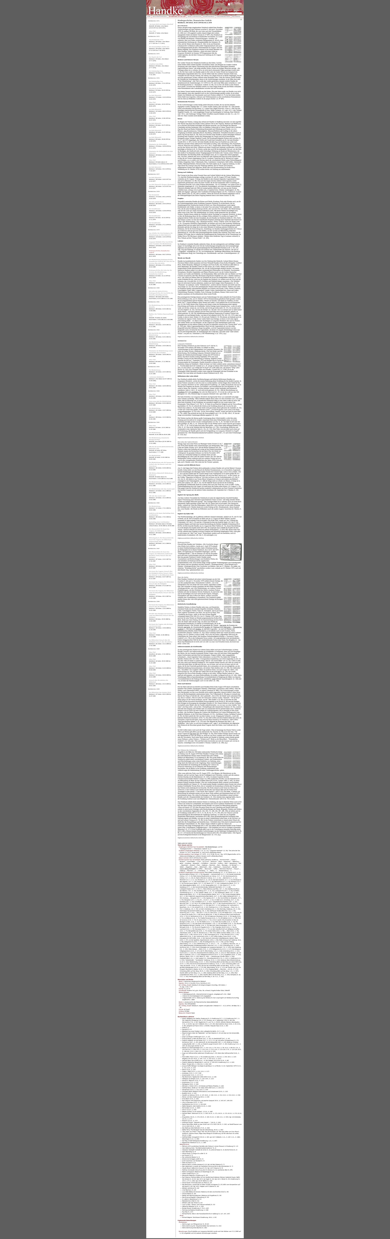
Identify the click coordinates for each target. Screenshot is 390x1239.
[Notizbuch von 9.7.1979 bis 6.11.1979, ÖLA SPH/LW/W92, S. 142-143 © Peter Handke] (229, 52)
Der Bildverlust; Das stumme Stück (160, 692)
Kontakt (229, 10)
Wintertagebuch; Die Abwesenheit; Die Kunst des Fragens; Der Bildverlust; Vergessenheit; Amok (161, 539)
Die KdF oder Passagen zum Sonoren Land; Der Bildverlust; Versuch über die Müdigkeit (161, 615)
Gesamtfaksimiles (208, 16)
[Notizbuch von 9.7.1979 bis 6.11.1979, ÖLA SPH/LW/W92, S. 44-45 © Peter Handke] (236, 595)
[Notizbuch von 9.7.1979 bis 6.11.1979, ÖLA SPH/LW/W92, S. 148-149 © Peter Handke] (236, 613)
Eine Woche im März (155, 88)
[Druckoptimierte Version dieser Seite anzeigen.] (241, 19)
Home (149, 16)
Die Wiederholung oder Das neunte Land (162, 482)
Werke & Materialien (194, 16)
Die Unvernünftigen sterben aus (159, 46)
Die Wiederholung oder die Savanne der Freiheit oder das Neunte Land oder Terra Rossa (161, 464)
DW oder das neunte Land (157, 496)
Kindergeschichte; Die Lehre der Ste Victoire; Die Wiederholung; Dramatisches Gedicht (160, 272)
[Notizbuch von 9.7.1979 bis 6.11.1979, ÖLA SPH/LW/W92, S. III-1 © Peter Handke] (237, 34)
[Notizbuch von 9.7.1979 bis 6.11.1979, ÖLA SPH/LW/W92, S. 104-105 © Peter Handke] (236, 352)
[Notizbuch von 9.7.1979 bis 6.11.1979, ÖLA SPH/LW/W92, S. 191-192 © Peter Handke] (236, 361)
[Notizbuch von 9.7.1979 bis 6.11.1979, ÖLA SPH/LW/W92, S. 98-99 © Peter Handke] (237, 43)
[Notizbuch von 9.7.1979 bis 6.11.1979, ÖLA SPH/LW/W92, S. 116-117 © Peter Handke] (236, 758)
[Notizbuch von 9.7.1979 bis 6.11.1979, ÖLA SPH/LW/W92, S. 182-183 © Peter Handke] (237, 52)
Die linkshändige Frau (156, 71)
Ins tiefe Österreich (155, 95)
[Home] (169, 7)
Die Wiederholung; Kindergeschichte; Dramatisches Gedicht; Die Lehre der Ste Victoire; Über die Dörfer (161, 261)
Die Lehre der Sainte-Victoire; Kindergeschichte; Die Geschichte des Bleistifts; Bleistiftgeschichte (161, 293)
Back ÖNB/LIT (238, 10)
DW (150, 415)
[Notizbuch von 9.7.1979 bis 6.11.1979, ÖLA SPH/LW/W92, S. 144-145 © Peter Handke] (236, 459)
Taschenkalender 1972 (156, 39)
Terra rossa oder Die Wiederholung (160, 401)
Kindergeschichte (184, 542)
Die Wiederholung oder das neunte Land (161, 489)
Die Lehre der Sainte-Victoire (188, 442)
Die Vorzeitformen (154, 209)
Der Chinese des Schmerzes (187, 750)
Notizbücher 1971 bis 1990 (177, 16)
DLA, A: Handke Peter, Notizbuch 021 (197, 983)
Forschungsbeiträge (223, 16)
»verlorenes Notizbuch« (156, 377)
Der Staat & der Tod (155, 57)
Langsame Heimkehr (185, 344)
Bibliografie (236, 16)
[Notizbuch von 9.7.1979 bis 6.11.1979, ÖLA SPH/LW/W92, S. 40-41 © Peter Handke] (229, 43)
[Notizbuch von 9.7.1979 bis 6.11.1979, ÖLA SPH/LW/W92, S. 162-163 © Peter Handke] (228, 622)
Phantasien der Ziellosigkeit (158, 144)
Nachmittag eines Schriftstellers (159, 522)
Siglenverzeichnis (184, 336)
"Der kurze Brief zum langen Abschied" (161, 24)
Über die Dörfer (183, 577)
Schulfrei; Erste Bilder (156, 64)
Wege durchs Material (160, 16)
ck (215, 535)
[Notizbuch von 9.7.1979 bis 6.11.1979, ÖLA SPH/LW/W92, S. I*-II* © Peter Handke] (229, 61)
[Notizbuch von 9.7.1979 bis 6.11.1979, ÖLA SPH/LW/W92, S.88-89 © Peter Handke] (228, 604)
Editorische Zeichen (197, 336)
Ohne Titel (152, 31)
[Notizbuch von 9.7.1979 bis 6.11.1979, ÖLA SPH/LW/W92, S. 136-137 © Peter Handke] (228, 768)
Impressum (221, 10)
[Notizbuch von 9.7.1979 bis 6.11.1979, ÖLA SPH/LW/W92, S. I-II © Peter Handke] (229, 34)
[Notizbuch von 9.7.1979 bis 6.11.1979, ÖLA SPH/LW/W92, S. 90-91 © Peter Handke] (236, 604)
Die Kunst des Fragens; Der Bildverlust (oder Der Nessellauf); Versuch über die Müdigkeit (161, 592)
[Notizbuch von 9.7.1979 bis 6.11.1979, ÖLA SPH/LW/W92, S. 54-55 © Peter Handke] (228, 352)
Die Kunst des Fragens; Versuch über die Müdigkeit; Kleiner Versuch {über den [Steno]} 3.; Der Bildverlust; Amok (161, 573)
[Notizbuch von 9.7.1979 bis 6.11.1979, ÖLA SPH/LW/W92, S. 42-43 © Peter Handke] (228, 459)
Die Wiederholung (154, 323)
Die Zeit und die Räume (156, 202)
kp (225, 333)
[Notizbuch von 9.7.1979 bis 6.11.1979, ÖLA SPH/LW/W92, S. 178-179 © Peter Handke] (236, 622)
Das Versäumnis (154, 195)
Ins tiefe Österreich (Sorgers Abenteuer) (161, 184)
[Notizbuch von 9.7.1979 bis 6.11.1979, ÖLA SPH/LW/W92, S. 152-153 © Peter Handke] (228, 361)
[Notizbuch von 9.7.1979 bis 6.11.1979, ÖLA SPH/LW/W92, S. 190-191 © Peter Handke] (237, 61)
